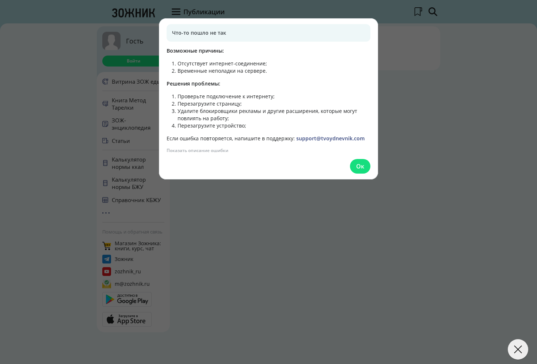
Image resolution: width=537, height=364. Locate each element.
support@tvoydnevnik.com (330, 138)
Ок (360, 166)
